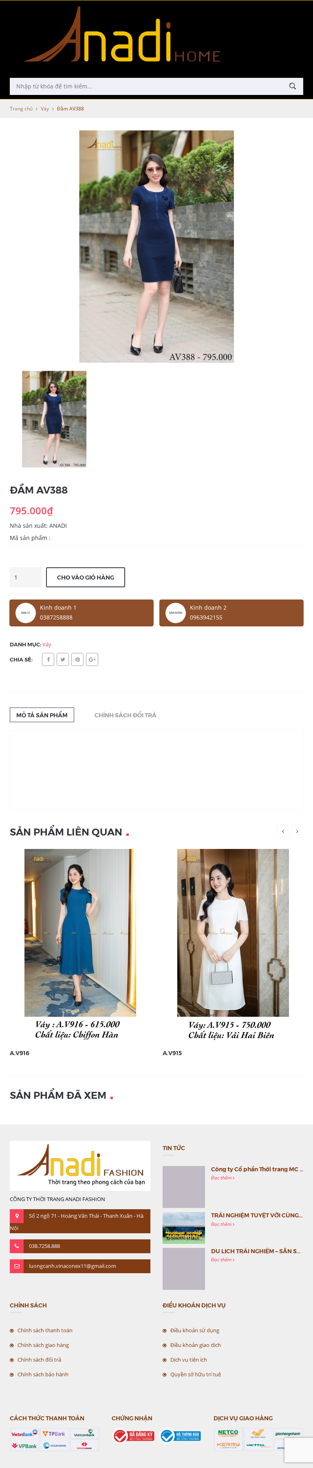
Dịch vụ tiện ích (188, 1359)
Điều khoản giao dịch (195, 1345)
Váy (45, 108)
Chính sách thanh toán (45, 1330)
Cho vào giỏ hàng (85, 577)
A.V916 (19, 1053)
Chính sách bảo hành (43, 1374)
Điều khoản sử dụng (194, 1330)
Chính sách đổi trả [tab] (125, 715)
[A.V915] (233, 946)
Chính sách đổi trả (39, 1359)
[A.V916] (80, 946)
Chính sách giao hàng (43, 1345)
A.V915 (172, 1053)
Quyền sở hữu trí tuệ (195, 1374)
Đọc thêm (222, 1177)
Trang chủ (21, 108)
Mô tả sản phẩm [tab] (42, 715)
